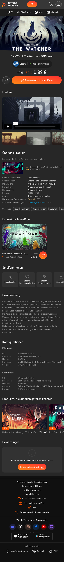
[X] (20, 527)
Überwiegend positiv (37, 202)
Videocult (47, 187)
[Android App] (43, 536)
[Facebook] (36, 527)
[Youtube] (44, 527)
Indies (47, 196)
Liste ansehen (34, 177)
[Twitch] (51, 527)
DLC (16, 209)
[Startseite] (10, 4)
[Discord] (12, 527)
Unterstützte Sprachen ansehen (42, 180)
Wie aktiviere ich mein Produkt (41, 184)
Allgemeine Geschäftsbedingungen (32, 482)
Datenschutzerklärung (32, 486)
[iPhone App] (21, 536)
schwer (25, 209)
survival (53, 209)
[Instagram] (28, 527)
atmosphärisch (39, 209)
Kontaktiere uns (32, 494)
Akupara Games (35, 187)
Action (31, 196)
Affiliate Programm (32, 490)
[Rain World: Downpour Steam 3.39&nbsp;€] (24, 237)
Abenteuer (39, 196)
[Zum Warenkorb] (51, 4)
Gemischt (32, 199)
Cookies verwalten (32, 546)
